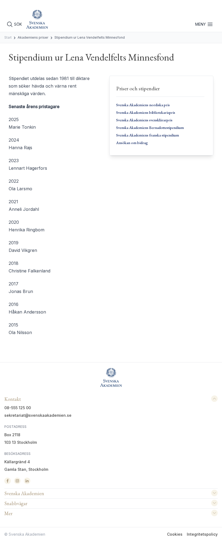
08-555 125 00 (17, 407)
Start (8, 37)
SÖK (18, 24)
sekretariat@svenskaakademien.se (37, 415)
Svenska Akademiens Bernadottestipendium (150, 127)
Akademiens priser (33, 37)
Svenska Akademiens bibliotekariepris (145, 112)
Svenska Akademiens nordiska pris (143, 104)
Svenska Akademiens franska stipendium (147, 135)
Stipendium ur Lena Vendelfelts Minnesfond (89, 37)
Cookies (174, 534)
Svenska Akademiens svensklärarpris (144, 120)
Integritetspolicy (202, 534)
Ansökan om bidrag (132, 142)
